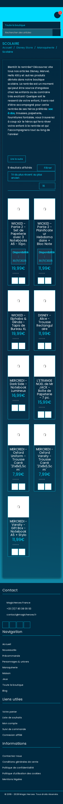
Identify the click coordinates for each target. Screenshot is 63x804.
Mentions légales (12, 779)
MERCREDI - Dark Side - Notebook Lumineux (18, 385)
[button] (15, 280)
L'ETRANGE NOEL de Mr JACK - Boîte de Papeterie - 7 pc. (44, 389)
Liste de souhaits (12, 717)
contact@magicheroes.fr (21, 614)
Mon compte (10, 723)
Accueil (7, 47)
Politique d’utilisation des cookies (21, 773)
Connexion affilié (12, 735)
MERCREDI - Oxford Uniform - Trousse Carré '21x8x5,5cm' (18, 459)
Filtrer (48, 168)
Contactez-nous (12, 756)
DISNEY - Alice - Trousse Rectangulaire (44, 322)
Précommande (11, 655)
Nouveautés (9, 650)
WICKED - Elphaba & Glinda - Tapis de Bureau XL (18, 322)
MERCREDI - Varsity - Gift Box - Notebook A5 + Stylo (18, 528)
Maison (6, 673)
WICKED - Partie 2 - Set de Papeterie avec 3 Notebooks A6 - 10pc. (18, 233)
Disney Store (24, 47)
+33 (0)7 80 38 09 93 (19, 608)
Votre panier (9, 711)
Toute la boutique (12, 685)
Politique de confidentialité (18, 767)
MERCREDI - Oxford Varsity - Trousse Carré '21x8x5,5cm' (44, 459)
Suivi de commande (14, 729)
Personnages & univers (15, 661)
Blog (4, 690)
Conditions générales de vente (20, 761)
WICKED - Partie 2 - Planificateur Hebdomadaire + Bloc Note (44, 233)
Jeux (5, 679)
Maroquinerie (45, 47)
